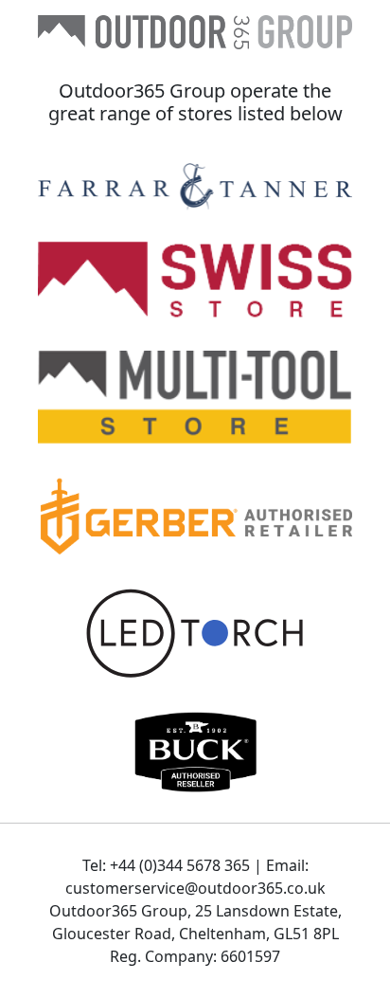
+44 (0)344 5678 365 (180, 865)
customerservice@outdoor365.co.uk (195, 888)
